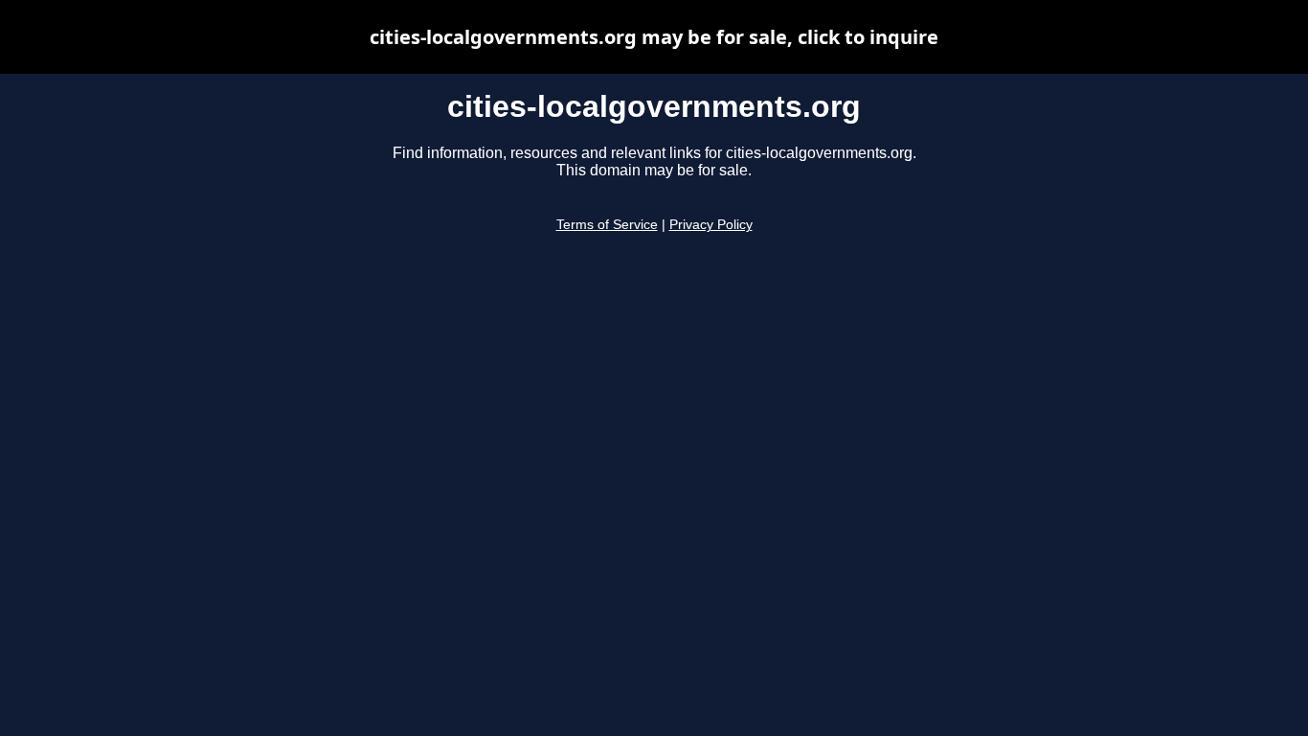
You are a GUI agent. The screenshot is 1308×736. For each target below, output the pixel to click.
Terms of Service (607, 225)
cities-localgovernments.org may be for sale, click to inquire (654, 37)
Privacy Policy (711, 225)
